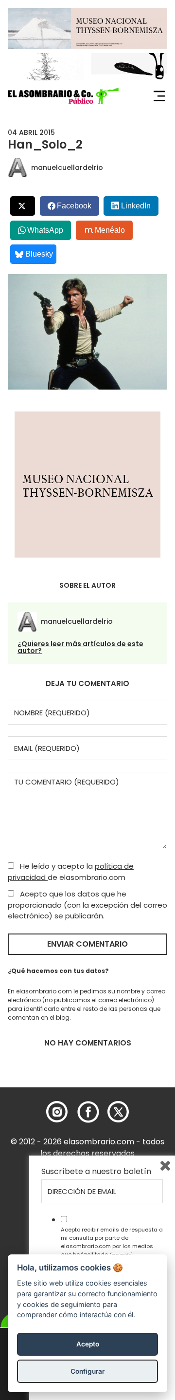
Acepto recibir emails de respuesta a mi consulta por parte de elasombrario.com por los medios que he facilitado (112, 1242)
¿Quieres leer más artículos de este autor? (80, 647)
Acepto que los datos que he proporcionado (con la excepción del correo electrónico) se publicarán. (87, 905)
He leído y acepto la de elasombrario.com (71, 871)
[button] (63, 96)
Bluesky (39, 254)
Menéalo (110, 230)
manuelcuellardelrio (67, 167)
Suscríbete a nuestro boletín (96, 1172)
